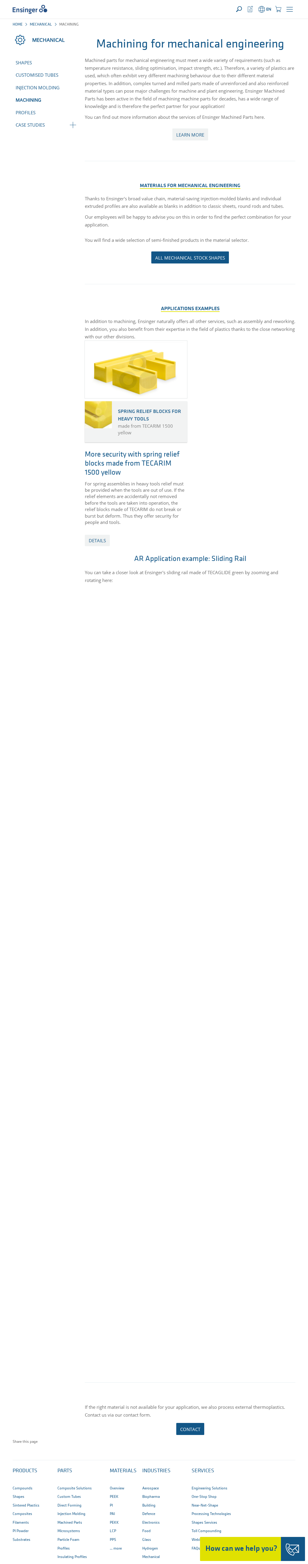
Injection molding (38, 88)
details (97, 540)
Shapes (24, 63)
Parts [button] (64, 1471)
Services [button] (203, 1471)
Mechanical (41, 24)
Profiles (25, 112)
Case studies (30, 125)
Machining (28, 100)
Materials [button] (123, 1471)
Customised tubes (37, 75)
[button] (289, 9)
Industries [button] (156, 1471)
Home (18, 24)
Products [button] (25, 1471)
